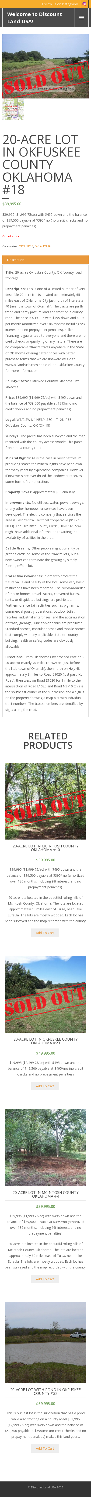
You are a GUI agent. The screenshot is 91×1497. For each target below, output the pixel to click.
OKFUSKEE (26, 246)
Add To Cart (45, 933)
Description (15, 260)
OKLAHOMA (43, 246)
